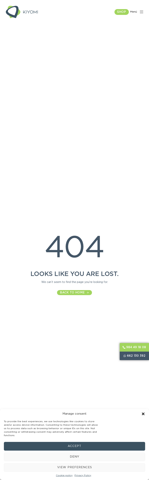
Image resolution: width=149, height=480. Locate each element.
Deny (74, 456)
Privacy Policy (82, 475)
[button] (143, 414)
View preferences (74, 467)
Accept (74, 446)
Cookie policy (64, 475)
